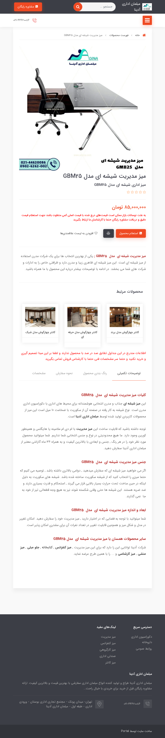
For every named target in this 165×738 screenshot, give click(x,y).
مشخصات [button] (38, 373)
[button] (144, 192)
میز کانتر (110, 662)
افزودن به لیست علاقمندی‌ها (77, 233)
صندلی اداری (108, 656)
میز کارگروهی (108, 649)
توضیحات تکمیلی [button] (129, 373)
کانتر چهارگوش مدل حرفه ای (122, 334)
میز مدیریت (108, 636)
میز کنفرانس (108, 643)
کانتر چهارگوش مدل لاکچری (38, 334)
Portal (125, 731)
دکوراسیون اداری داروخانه (141, 639)
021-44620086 (21, 20)
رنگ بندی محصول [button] (95, 373)
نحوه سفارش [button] (64, 373)
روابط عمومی (144, 648)
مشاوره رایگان (26, 6)
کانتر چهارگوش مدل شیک (80, 332)
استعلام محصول (129, 233)
